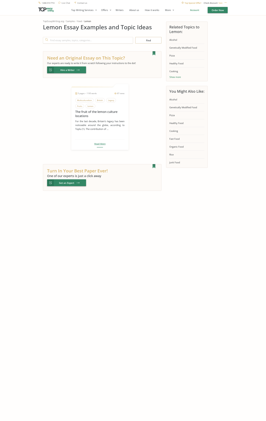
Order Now (218, 10)
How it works (152, 10)
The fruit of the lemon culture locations (96, 114)
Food (79, 21)
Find (148, 40)
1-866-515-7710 (48, 3)
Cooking (173, 71)
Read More (100, 144)
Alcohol (173, 39)
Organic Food (176, 146)
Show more (175, 77)
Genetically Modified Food (183, 47)
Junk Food (174, 162)
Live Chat (66, 3)
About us (134, 10)
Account (194, 10)
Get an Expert (66, 182)
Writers (119, 10)
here (220, 3)
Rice (171, 154)
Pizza (172, 55)
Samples (70, 21)
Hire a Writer (67, 70)
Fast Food (174, 138)
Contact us (82, 3)
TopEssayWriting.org (53, 21)
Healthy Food (176, 63)
